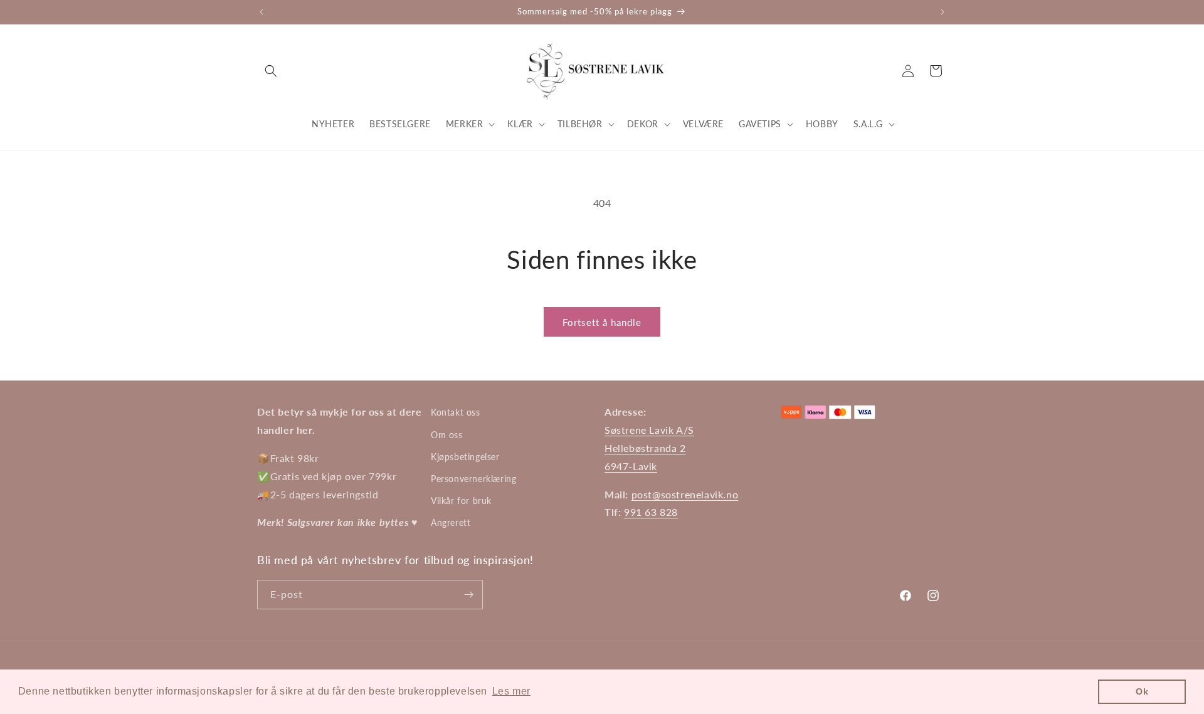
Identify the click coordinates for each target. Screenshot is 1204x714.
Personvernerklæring (473, 478)
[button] (271, 71)
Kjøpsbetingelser (465, 456)
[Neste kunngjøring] (942, 12)
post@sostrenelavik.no (685, 494)
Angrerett (450, 522)
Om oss (447, 434)
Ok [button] (1142, 691)
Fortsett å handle (602, 322)
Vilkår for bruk (461, 500)
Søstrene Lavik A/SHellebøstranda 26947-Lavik (649, 448)
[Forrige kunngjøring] (261, 12)
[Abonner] (468, 594)
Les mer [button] (511, 691)
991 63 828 (651, 512)
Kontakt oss (455, 412)
